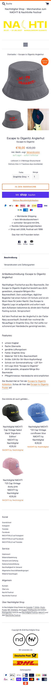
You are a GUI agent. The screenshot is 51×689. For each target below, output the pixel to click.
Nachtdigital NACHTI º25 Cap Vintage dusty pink (13, 483)
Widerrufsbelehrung (9, 557)
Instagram (6, 526)
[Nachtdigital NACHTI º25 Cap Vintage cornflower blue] (38, 413)
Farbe (21, 172)
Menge (35, 172)
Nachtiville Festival (9, 596)
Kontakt (5, 586)
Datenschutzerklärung (10, 564)
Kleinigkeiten (7, 612)
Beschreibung (10, 257)
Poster (4, 610)
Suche (8, 3)
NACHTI (41, 612)
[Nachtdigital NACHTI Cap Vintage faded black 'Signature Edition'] (13, 413)
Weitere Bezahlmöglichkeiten (25, 200)
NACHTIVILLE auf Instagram (12, 536)
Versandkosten (33, 152)
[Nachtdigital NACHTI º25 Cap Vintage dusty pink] (13, 466)
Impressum (6, 554)
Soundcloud (6, 522)
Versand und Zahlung (10, 561)
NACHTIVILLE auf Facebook (13, 539)
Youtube (5, 529)
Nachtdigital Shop (32, 630)
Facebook (6, 532)
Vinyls (42, 607)
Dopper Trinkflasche (29, 610)
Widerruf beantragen (10, 574)
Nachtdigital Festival (30, 612)
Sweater (29, 607)
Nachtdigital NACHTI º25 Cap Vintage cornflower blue (38, 430)
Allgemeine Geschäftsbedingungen (15, 570)
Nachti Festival (7, 592)
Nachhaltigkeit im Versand (12, 567)
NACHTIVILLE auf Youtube (12, 542)
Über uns (5, 589)
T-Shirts (36, 607)
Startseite (11, 54)
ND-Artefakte (13, 610)
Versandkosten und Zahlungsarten (19, 264)
